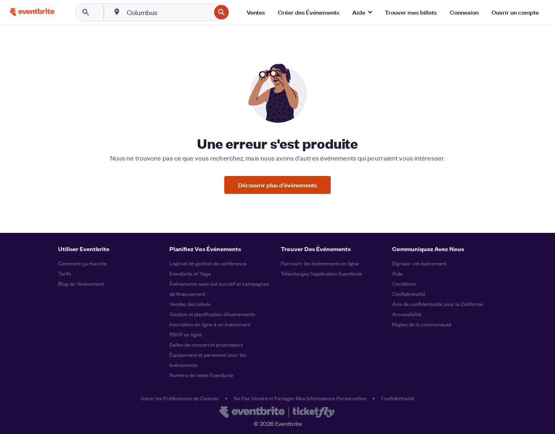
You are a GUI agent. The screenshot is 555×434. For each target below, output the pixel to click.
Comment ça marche (82, 263)
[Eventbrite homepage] (277, 412)
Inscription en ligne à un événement (209, 324)
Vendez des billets (189, 304)
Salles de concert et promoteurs (206, 344)
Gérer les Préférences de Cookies (180, 398)
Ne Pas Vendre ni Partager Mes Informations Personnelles (300, 398)
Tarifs (64, 273)
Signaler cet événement (419, 263)
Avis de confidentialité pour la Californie (437, 304)
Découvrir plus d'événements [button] (277, 184)
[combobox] (168, 12)
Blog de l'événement (81, 283)
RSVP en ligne (185, 334)
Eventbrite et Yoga (190, 273)
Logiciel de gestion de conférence (208, 263)
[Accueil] (32, 12)
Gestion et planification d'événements (212, 314)
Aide (397, 273)
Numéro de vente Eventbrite (201, 375)
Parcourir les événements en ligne (320, 263)
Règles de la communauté (421, 324)
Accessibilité (406, 314)
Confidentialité (408, 293)
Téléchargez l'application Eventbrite (321, 273)
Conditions (404, 283)
